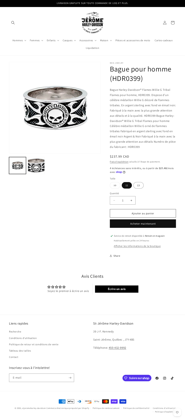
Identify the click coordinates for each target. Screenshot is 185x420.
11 (127, 185)
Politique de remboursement (106, 408)
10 (117, 186)
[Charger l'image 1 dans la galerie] (17, 165)
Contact (13, 357)
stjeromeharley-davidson (34, 408)
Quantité (114, 193)
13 (138, 185)
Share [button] (116, 255)
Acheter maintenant (143, 223)
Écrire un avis (117, 289)
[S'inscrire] (70, 378)
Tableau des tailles (20, 350)
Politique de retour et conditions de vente (33, 344)
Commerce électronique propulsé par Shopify (67, 408)
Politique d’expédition (165, 411)
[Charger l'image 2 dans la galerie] (36, 165)
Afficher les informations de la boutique (137, 246)
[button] (13, 23)
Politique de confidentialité (136, 408)
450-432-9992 (117, 348)
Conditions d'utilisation (23, 338)
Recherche (15, 331)
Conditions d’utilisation (164, 408)
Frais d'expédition (119, 161)
